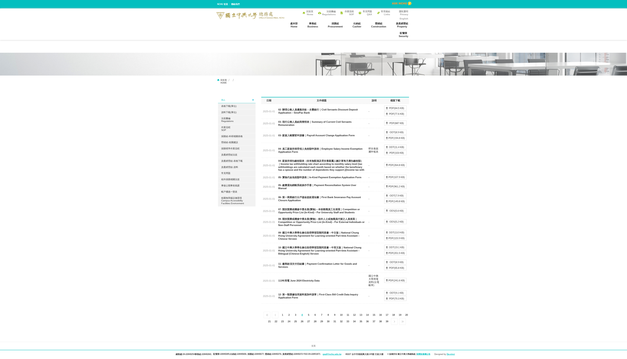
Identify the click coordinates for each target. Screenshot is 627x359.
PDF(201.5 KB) (396, 253)
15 (374, 314)
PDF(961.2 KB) (396, 186)
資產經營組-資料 (229, 167)
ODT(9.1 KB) (397, 292)
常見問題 (225, 173)
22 (276, 321)
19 (400, 314)
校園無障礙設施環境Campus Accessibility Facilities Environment (232, 201)
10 (341, 314)
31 (334, 321)
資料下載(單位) (229, 112)
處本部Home (294, 25)
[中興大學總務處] (250, 15)
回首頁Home (309, 13)
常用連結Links (385, 13)
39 (387, 321)
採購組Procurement (335, 25)
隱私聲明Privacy (403, 13)
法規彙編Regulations (329, 13)
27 (308, 321)
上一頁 (275, 314)
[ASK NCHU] (401, 3)
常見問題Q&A (367, 13)
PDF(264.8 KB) (396, 165)
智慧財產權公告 (423, 354)
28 (315, 321)
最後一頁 (402, 320)
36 (367, 321)
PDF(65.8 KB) (396, 267)
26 (302, 321)
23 (282, 321)
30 (328, 321)
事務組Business (312, 25)
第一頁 (267, 314)
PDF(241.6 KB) (396, 280)
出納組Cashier (357, 25)
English (404, 18)
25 (295, 321)
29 (321, 321)
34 (354, 321)
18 (393, 314)
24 (289, 321)
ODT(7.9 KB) (397, 195)
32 (341, 321)
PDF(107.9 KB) (396, 177)
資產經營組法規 (229, 154)
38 (380, 321)
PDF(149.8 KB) (396, 201)
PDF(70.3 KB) (396, 298)
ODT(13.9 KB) (396, 232)
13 (361, 314)
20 (406, 314)
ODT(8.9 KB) (397, 132)
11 (348, 314)
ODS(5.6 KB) (396, 210)
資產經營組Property (402, 25)
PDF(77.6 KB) (396, 113)
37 (374, 321)
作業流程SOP (349, 13)
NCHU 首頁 (222, 4)
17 (387, 314)
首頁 (313, 346)
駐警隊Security (403, 35)
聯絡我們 (235, 4)
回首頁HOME (223, 81)
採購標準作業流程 (230, 148)
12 (354, 314)
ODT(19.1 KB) (396, 247)
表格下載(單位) (229, 106)
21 (269, 321)
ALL (223, 100)
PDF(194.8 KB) (396, 138)
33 (347, 321)
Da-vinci (451, 354)
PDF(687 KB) (396, 123)
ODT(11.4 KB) (396, 147)
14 (367, 314)
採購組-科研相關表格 (232, 136)
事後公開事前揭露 (230, 185)
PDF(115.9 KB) (396, 238)
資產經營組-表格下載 (232, 161)
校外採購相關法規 (230, 179)
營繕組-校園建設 (229, 142)
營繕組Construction (378, 25)
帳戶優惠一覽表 (229, 191)
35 (361, 321)
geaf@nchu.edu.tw (332, 354)
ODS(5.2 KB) (396, 221)
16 (380, 314)
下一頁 (394, 320)
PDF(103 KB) (396, 152)
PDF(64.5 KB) (396, 108)
